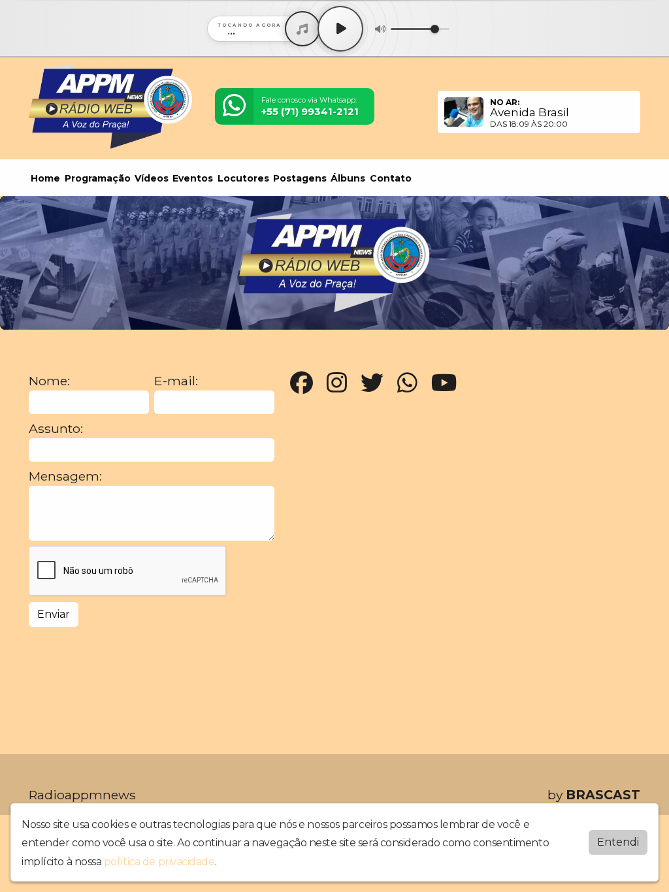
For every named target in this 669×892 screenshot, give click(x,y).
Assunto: (56, 428)
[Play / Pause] (340, 29)
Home (45, 178)
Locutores (243, 178)
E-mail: (176, 381)
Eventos (192, 178)
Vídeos (152, 178)
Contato (391, 178)
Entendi (618, 842)
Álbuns (348, 178)
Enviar (53, 614)
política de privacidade (159, 861)
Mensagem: (65, 476)
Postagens (300, 178)
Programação (98, 178)
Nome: (49, 381)
